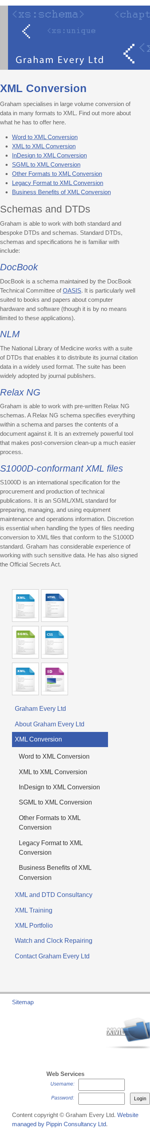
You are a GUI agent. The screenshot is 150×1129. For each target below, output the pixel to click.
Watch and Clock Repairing (53, 940)
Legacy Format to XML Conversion (57, 182)
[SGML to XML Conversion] (25, 642)
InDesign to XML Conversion (49, 155)
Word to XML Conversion (45, 137)
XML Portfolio (34, 925)
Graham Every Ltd (40, 708)
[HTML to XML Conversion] (54, 605)
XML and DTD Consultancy (53, 894)
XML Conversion (38, 739)
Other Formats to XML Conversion (57, 173)
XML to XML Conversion (44, 146)
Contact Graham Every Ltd (52, 956)
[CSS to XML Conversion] (54, 642)
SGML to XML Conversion (46, 164)
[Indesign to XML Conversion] (54, 679)
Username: (62, 1084)
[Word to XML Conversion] (25, 605)
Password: (62, 1098)
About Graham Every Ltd (49, 724)
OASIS (72, 290)
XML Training (33, 910)
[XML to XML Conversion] (25, 679)
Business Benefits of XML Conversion (61, 192)
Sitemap (23, 1002)
